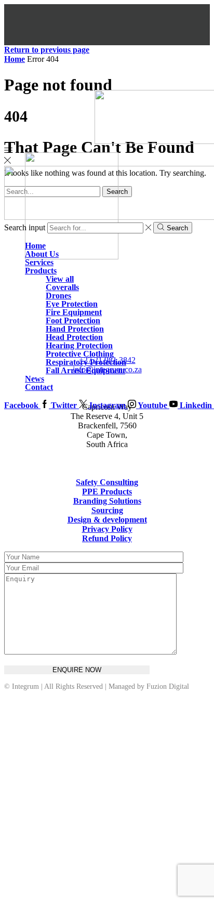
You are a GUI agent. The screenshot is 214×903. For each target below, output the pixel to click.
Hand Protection (75, 328)
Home (35, 245)
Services (39, 262)
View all (60, 278)
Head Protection (74, 337)
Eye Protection (72, 303)
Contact (39, 387)
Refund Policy (107, 538)
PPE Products (107, 491)
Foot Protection (73, 320)
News (34, 378)
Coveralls (62, 287)
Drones (58, 295)
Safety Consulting (107, 482)
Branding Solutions (107, 500)
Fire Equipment (74, 312)
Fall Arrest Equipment (85, 370)
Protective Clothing (80, 353)
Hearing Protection (79, 345)
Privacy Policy (107, 529)
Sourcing (107, 510)
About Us (42, 254)
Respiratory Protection (86, 362)
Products (41, 270)
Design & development (107, 519)
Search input (24, 227)
